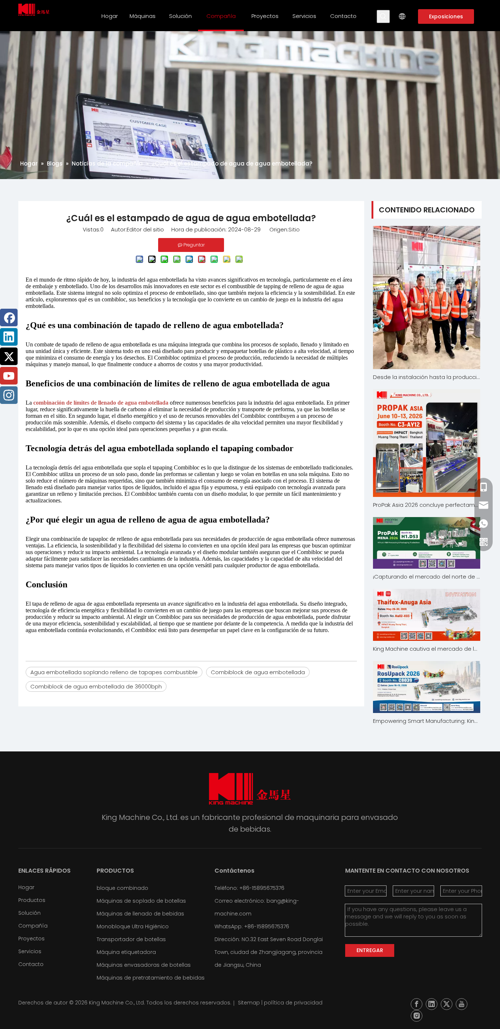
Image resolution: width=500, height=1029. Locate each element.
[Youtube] (9, 376)
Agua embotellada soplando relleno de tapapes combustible (114, 672)
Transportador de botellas (131, 939)
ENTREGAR (370, 950)
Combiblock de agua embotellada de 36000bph (96, 686)
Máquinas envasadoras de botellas (144, 965)
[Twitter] (9, 356)
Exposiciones (446, 16)
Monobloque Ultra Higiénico (133, 926)
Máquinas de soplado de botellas (141, 900)
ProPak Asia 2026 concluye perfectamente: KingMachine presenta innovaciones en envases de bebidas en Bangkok (427, 505)
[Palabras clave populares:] (383, 16)
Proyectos (31, 938)
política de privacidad (293, 1002)
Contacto (31, 964)
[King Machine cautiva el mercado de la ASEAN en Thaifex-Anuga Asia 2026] (427, 615)
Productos (31, 900)
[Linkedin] (9, 337)
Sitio (294, 229)
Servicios (29, 951)
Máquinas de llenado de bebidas (140, 913)
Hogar (26, 887)
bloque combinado (122, 888)
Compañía (33, 925)
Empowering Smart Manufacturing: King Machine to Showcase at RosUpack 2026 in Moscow (427, 721)
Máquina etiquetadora (126, 952)
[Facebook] (9, 317)
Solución (29, 913)
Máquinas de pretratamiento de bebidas (151, 977)
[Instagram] (9, 395)
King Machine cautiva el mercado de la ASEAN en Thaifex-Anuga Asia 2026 (427, 649)
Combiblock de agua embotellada (258, 672)
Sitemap (249, 1002)
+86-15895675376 (266, 926)
